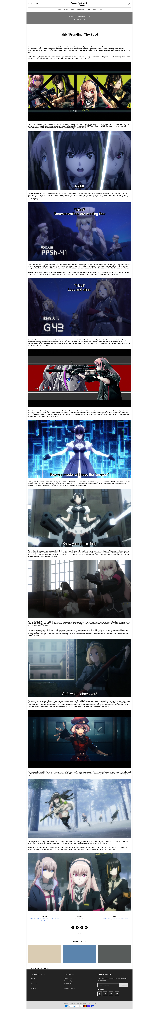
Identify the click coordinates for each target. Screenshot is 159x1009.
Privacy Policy (68, 978)
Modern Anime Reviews (120, 919)
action (38, 952)
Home (59, 9)
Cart (100, 9)
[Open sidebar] (28, 507)
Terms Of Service (69, 986)
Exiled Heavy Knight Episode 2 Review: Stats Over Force (115, 949)
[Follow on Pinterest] (117, 994)
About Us (33, 981)
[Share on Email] (37, 4)
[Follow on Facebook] (99, 994)
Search (33, 978)
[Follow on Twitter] (105, 994)
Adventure (71, 950)
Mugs (73, 9)
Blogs (94, 9)
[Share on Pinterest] (34, 4)
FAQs (88, 9)
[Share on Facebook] (29, 4)
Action (106, 952)
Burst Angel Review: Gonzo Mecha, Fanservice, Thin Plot (44, 949)
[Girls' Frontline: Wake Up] (88, 934)
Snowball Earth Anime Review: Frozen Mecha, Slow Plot (79, 947)
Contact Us (80, 9)
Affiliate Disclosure (69, 988)
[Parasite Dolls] (71, 934)
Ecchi (51, 952)
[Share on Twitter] (31, 4)
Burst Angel (44, 952)
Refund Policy (68, 981)
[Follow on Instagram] (111, 994)
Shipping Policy (68, 983)
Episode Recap (121, 952)
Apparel (66, 9)
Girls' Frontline (106, 919)
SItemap (33, 988)
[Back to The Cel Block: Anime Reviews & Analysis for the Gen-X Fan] (79, 934)
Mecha (78, 950)
